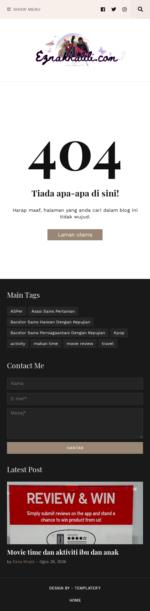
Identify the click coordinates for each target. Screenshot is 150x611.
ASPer (16, 311)
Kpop (119, 332)
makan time (46, 343)
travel (108, 343)
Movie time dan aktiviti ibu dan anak (63, 551)
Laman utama (75, 235)
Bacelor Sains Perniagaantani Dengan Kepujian (57, 332)
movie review (80, 343)
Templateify (88, 588)
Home (75, 600)
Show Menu (26, 9)
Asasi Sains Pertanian (53, 311)
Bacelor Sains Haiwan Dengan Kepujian (50, 322)
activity (17, 343)
